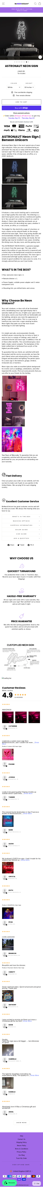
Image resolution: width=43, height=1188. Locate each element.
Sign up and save (21, 1164)
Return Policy (21, 1145)
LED (16, 339)
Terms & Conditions (21, 1149)
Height (29, 83)
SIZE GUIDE (21, 534)
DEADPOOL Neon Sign (14, 905)
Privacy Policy (21, 1152)
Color (14, 83)
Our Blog (21, 1155)
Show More (28, 793)
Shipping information (21, 525)
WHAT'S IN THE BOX (21, 516)
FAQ (21, 1136)
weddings (18, 369)
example (36, 246)
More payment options (21, 113)
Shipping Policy (21, 1142)
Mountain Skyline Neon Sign (15, 968)
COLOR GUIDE (21, 529)
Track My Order (21, 1158)
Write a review (7, 690)
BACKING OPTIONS (21, 521)
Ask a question (21, 538)
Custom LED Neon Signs (14, 746)
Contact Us (21, 1139)
